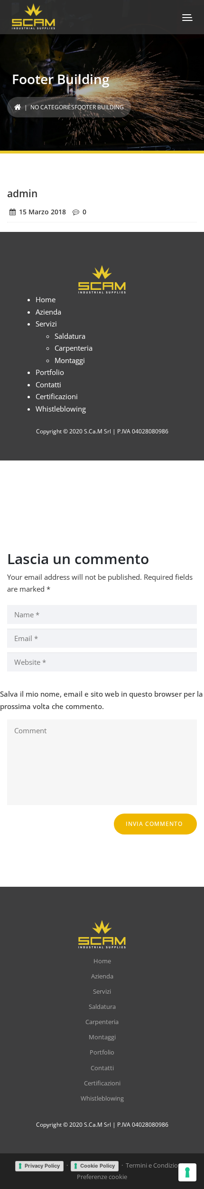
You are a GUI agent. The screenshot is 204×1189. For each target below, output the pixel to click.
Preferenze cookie (102, 1176)
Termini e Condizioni (154, 1165)
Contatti (48, 384)
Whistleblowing (61, 408)
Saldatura (70, 336)
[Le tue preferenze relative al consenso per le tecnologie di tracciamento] (187, 1172)
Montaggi (70, 360)
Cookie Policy (97, 1165)
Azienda (48, 311)
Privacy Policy (42, 1165)
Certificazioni (57, 396)
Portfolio (50, 372)
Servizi (46, 323)
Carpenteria (74, 348)
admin (22, 193)
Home (46, 299)
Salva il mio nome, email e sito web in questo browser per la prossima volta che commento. (101, 700)
